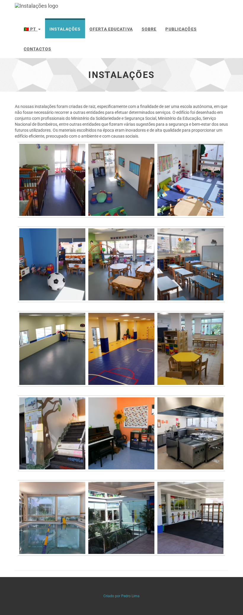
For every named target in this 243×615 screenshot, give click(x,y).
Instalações (65, 29)
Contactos (37, 49)
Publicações (180, 29)
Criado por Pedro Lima (121, 596)
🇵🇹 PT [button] (31, 29)
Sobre (149, 29)
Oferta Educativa (111, 29)
